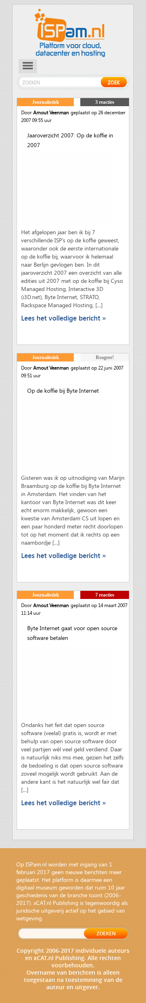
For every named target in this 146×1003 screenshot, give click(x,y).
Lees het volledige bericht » (63, 318)
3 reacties (104, 102)
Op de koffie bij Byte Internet (63, 390)
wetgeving (29, 918)
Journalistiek (45, 102)
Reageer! (105, 357)
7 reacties (104, 595)
